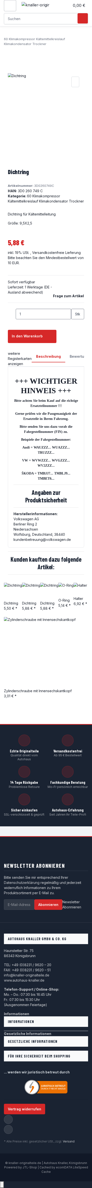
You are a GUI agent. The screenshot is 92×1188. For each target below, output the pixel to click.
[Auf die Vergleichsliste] (75, 82)
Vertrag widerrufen (24, 1109)
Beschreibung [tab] (48, 356)
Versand (69, 1141)
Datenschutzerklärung (21, 882)
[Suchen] (83, 18)
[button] (66, 5)
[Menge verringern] (12, 314)
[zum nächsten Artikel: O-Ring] (17, 51)
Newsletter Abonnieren (71, 904)
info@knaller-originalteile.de (26, 975)
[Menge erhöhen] (75, 324)
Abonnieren (48, 905)
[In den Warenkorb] (12, 70)
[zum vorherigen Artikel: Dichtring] (8, 51)
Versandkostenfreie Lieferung (56, 252)
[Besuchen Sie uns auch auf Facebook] (8, 1119)
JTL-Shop (30, 1167)
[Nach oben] (2, 1184)
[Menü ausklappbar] (10, 5)
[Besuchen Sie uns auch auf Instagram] (8, 1129)
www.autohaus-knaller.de (24, 980)
